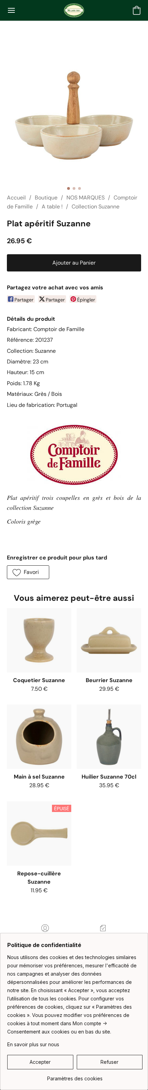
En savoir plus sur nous (33, 1044)
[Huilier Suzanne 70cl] (109, 737)
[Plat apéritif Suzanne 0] (74, 115)
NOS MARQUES (85, 197)
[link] (74, 1076)
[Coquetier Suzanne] (39, 640)
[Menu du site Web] (11, 10)
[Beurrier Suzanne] (109, 640)
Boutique (46, 197)
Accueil (16, 197)
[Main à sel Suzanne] (39, 737)
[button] (74, 10)
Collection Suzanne (95, 206)
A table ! (52, 206)
